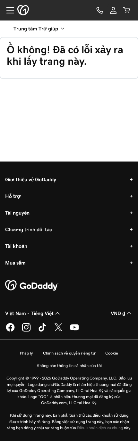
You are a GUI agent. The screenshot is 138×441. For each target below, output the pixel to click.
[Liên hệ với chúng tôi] (100, 10)
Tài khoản (16, 246)
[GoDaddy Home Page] (31, 285)
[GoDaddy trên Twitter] (58, 330)
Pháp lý (26, 353)
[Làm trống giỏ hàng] (126, 10)
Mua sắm (15, 262)
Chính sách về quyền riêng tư (69, 353)
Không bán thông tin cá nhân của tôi (69, 365)
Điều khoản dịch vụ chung (100, 428)
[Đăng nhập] (113, 10)
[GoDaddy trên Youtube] (74, 330)
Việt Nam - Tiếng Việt (29, 313)
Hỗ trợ (13, 196)
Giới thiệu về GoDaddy (30, 179)
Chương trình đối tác (28, 229)
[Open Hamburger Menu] (7, 10)
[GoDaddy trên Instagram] (26, 330)
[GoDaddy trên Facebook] (10, 330)
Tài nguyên (17, 212)
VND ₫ (118, 313)
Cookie (111, 353)
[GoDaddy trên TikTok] (42, 330)
